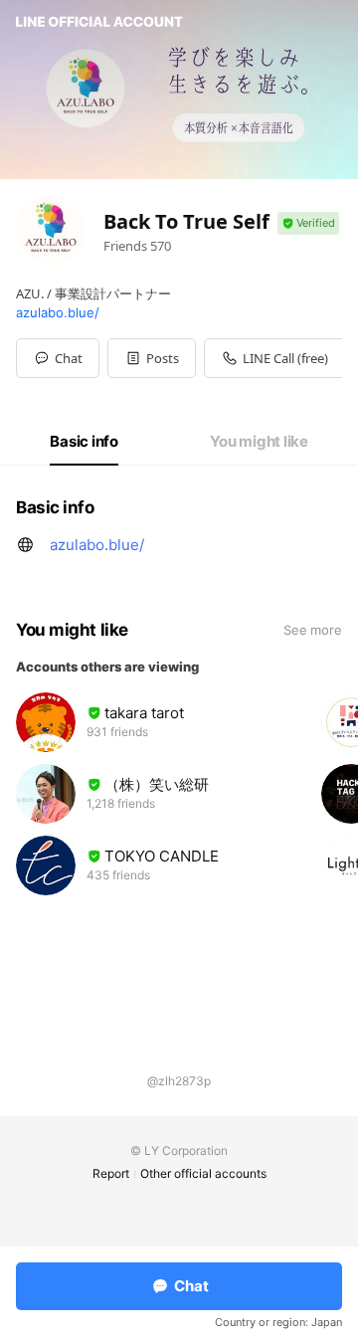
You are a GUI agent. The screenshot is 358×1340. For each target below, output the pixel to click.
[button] (151, 358)
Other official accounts (203, 1173)
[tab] (84, 442)
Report (110, 1173)
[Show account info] (308, 223)
